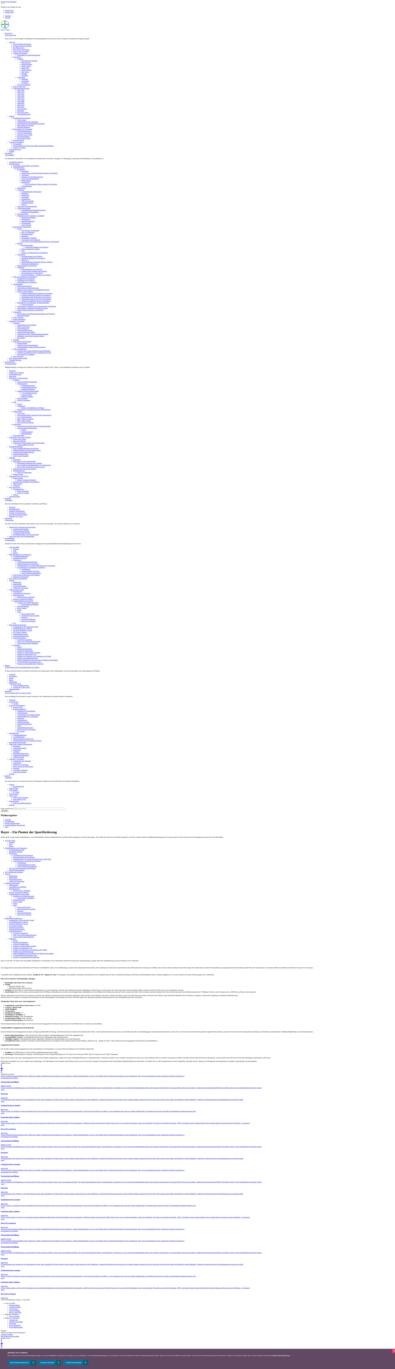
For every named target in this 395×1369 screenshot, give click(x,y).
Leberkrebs (25, 197)
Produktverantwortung (20, 634)
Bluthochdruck (26, 180)
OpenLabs (16, 485)
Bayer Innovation (23, 491)
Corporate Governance (16, 759)
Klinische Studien (27, 245)
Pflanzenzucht (17, 484)
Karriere (7, 776)
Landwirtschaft (10, 362)
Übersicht (12, 371)
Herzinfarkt (25, 171)
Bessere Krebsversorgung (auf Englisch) (30, 310)
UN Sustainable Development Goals (29, 662)
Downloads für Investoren (17, 742)
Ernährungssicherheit (16, 446)
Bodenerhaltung (26, 434)
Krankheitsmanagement (29, 387)
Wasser (19, 404)
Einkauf (11, 116)
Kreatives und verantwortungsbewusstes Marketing (34, 351)
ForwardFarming (18, 435)
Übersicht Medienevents (21, 685)
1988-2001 (20, 103)
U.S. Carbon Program (24, 417)
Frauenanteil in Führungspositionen (28, 55)
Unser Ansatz (21, 120)
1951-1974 (20, 99)
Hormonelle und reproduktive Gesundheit (30, 216)
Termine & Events (15, 149)
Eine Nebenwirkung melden (18, 358)
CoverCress (21, 413)
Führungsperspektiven (24, 286)
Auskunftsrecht (22, 720)
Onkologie (20, 190)
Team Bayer (17, 57)
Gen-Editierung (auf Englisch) (27, 282)
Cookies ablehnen (47, 1362)
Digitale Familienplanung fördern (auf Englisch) (37, 293)
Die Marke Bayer (18, 48)
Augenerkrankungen (24, 208)
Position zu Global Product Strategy (29, 653)
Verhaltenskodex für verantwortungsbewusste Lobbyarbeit (36, 566)
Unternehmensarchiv (24, 114)
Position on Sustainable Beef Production (30, 664)
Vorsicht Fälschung (15, 360)
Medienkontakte (14, 689)
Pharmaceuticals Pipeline (21, 531)
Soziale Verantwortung (16, 590)
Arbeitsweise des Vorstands (22, 761)
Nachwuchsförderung (28, 619)
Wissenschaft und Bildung (29, 604)
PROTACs (25, 260)
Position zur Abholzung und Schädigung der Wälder (34, 656)
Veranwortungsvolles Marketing (27, 643)
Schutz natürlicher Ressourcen (27, 428)
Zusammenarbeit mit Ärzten (30, 571)
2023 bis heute (22, 109)
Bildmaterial (13, 682)
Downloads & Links (24, 138)
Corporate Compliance (16, 142)
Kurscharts (16, 746)
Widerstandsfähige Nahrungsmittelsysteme (27, 450)
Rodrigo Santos (26, 70)
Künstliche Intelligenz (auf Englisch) (33, 258)
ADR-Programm (18, 757)
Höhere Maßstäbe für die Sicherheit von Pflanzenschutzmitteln (37, 660)
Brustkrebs (24, 193)
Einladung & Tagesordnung (26, 711)
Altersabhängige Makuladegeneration (33, 210)
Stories (11, 678)
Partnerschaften (22, 343)
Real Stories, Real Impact (21, 49)
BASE (19, 647)
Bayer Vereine (22, 608)
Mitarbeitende (17, 591)
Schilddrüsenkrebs (27, 203)
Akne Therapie (26, 225)
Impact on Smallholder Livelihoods (32, 408)
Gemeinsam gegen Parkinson (30, 240)
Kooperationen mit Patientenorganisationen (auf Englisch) (36, 314)
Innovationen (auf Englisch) (22, 341)
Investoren (8, 691)
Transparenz (17, 312)
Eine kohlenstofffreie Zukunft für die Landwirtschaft (34, 415)
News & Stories (18, 317)
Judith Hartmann (26, 64)
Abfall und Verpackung (20, 588)
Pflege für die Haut (23, 327)
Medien (7, 665)
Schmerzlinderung (23, 328)
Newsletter (12, 1323)
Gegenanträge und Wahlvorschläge (28, 715)
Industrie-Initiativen (23, 127)
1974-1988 (20, 101)
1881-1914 (20, 92)
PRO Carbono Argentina (25, 419)
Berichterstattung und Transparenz (20, 554)
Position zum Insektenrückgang (27, 658)
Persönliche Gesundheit (16, 321)
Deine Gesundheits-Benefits (22, 803)
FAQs (19, 726)
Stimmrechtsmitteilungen (21, 755)
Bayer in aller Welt (19, 86)
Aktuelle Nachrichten (16, 1322)
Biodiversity (17, 424)
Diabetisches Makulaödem (30, 212)
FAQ (23, 251)
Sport (19, 612)
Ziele (14, 402)
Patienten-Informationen (17, 511)
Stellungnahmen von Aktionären (27, 716)
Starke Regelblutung (28, 221)
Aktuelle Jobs (13, 1320)
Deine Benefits (14, 801)
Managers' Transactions (20, 765)
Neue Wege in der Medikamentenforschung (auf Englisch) (40, 242)
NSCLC (24, 204)
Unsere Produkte (14, 1311)
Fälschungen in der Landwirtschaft (24, 461)
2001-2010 (20, 105)
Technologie (21, 254)
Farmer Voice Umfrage (16, 372)
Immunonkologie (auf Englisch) (31, 269)
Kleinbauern (21, 406)
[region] (197, 1359)
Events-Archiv (18, 707)
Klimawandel (17, 411)
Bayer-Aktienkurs (15, 1325)
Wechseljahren (26, 223)
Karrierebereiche (18, 786)
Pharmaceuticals (14, 164)
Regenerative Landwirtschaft (18, 378)
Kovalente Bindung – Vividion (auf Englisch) (36, 275)
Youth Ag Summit (23, 493)
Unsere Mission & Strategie (22, 44)
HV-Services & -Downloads (26, 729)
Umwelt (11, 580)
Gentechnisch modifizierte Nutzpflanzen (26, 482)
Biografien (20, 111)
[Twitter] (1, 1067)
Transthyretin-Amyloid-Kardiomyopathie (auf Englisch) (39, 173)
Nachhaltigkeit (18, 284)
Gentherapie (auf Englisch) (26, 279)
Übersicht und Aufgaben (29, 61)
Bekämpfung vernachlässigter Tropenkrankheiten (33, 303)
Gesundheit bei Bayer (16, 162)
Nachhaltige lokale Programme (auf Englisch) (36, 297)
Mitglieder (24, 79)
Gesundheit (8, 153)
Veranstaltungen (18, 489)
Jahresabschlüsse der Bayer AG (23, 739)
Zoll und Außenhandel (24, 133)
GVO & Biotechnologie (29, 393)
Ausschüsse (25, 81)
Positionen (16, 645)
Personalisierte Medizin (29, 238)
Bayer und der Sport (28, 614)
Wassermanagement (19, 586)
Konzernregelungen (19, 638)
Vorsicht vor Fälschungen (17, 513)
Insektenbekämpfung (28, 389)
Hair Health (21, 338)
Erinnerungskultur (23, 606)
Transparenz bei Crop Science (18, 476)
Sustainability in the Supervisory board (25, 627)
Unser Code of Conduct (21, 51)
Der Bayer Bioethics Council (22, 630)
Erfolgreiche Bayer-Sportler (30, 615)
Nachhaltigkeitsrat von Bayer (22, 628)
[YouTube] (2, 1069)
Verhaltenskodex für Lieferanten (27, 122)
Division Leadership (23, 85)
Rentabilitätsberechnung (21, 753)
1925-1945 (20, 96)
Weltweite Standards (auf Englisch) (37, 247)
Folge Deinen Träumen (20, 797)
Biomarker (24, 236)
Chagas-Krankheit (27, 304)
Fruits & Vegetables (23, 400)
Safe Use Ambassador (24, 472)
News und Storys (14, 487)
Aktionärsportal (22, 713)
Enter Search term (6, 808)
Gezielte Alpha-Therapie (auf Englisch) (34, 271)
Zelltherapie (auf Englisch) (26, 280)
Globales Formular (7, 1334)
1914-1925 (20, 94)
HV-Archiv (21, 731)
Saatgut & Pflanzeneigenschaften (28, 391)
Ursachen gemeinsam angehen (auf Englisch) (36, 295)
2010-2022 (20, 107)
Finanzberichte (14, 733)
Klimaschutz (17, 582)
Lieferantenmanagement (21, 636)
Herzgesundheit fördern (25, 330)
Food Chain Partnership (21, 456)
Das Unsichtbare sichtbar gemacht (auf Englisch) (41, 184)
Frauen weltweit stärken (25, 291)
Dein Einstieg (13, 790)
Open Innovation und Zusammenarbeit (21, 536)
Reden (11, 680)
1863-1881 (20, 90)
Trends (19, 229)
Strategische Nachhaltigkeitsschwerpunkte (31, 123)
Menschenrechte (18, 595)
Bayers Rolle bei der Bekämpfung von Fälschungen (34, 465)
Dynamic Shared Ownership (22, 46)
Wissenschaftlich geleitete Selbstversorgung (31, 347)
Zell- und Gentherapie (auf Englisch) (25, 277)
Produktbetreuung (19, 471)
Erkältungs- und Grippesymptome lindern (30, 336)
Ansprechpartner (14, 496)
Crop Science (13, 1309)
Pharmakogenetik (27, 234)
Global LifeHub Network (25, 445)
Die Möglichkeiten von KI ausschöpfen (26, 534)
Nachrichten (13, 676)
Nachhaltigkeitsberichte (20, 556)
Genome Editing (26, 395)
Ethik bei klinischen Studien (30, 249)
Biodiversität (17, 584)
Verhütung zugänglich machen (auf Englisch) (36, 301)
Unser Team (13, 796)
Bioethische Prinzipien (24, 649)
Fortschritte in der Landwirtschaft (20, 437)
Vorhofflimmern (26, 186)
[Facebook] (1, 1065)
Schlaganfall (25, 182)
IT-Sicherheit (17, 144)
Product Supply (18, 474)
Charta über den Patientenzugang (28, 288)
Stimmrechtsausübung (24, 724)
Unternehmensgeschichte (21, 88)
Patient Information (19, 319)
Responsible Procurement (25, 125)
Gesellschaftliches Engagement (23, 601)
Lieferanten (17, 459)
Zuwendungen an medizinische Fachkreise (31, 567)
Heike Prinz (25, 68)
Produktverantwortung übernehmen (24, 469)
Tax (14, 623)
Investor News (14, 702)
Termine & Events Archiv (21, 687)
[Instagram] (1, 1072)
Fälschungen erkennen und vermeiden (29, 463)
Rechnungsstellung (23, 136)
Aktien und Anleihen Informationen (20, 744)
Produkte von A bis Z (16, 516)
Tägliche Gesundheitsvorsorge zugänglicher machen (34, 353)
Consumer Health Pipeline (21, 533)
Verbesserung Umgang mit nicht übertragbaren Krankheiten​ (36, 306)
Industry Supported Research (26, 480)
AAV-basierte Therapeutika (30, 230)
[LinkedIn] (1, 1070)
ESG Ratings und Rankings (18, 578)
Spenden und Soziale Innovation (27, 603)
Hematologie (21, 188)
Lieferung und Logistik (24, 135)
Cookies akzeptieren (73, 1362)
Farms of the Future (19, 439)
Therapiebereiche (18, 167)
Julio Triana (25, 72)
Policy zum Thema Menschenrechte (29, 641)
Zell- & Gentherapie (27, 232)
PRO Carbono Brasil (24, 421)
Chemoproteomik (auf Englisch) (31, 256)
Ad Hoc (15, 703)
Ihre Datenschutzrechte (19, 1362)
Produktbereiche (14, 509)
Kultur (19, 610)
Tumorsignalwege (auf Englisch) (32, 273)
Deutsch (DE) (9, 12)
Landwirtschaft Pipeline (21, 529)
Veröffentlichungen (15, 374)
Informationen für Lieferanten (22, 129)
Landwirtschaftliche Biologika (27, 382)
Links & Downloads (19, 772)
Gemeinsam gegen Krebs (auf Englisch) (26, 166)
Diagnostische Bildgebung (30, 264)
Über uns (12, 42)
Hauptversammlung (19, 709)
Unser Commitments (20, 349)
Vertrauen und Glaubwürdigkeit (27, 345)
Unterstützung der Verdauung (26, 325)
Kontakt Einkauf (18, 140)
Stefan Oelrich (26, 66)
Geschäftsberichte (19, 737)
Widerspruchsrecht (23, 722)
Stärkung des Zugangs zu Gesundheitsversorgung (33, 290)
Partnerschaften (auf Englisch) (27, 266)
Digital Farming (22, 398)
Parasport (24, 617)
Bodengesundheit (27, 432)
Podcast (15, 495)
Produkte (16, 340)
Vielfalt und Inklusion (20, 53)
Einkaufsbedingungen (24, 131)
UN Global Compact (20, 632)
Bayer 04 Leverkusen (28, 621)
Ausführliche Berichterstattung (27, 562)
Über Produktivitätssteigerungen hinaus (26, 448)
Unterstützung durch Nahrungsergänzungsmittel (32, 334)
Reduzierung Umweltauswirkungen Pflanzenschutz (34, 409)
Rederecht (20, 718)
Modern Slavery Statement (26, 597)
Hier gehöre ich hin (19, 799)
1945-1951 (20, 98)
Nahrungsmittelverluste (20, 454)
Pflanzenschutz (22, 384)
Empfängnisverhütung (28, 217)
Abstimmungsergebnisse (25, 728)
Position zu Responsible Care (26, 654)
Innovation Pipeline (19, 441)
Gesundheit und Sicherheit (21, 593)
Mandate (24, 74)
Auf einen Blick (14, 547)
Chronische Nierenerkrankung (27, 206)
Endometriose (25, 219)
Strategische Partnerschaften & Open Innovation (28, 443)
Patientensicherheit (23, 316)
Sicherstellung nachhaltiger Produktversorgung (32, 308)
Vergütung (24, 75)
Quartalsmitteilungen (20, 735)
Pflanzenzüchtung (27, 397)
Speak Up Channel (19, 148)
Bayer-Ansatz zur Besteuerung (23, 766)
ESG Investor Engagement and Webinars (26, 575)
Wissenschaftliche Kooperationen (28, 564)
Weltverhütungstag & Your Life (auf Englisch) (36, 299)
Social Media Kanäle (16, 1327)
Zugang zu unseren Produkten (23, 599)
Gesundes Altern (22, 214)
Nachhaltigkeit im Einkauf (21, 118)
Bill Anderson (25, 62)
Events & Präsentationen (17, 705)
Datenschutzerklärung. (281, 1355)
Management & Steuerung (17, 625)
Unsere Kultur (13, 788)
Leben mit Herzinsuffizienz (30, 179)
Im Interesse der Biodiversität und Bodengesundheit (34, 426)
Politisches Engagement (21, 577)
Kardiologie (21, 169)
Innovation (12, 376)
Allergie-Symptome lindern (26, 332)
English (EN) (9, 10)
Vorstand (20, 59)
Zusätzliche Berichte (19, 558)
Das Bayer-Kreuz (23, 112)
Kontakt (7, 18)
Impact (15, 553)
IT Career (16, 792)
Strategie (16, 549)
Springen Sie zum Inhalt (8, 2)
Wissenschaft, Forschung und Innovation (22, 527)
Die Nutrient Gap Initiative (26, 354)
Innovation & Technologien (22, 227)
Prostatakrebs (25, 199)
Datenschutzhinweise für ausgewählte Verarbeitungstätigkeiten (33, 146)
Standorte (8, 16)
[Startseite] (5, 28)
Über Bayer (9, 33)
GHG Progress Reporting (25, 422)
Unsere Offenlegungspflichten (31, 573)
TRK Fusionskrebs (27, 201)
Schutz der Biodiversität (25, 651)
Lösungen (16, 323)
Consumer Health (14, 1307)
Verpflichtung (25, 569)
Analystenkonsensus (19, 748)
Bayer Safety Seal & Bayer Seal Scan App (31, 467)
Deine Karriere (14, 794)
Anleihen (16, 752)
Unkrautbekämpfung (28, 385)
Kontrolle (16, 768)
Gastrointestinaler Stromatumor (31, 192)
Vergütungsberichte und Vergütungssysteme (27, 741)
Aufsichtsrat (21, 77)
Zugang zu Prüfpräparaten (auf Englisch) (34, 253)
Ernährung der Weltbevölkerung (23, 452)
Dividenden (17, 750)
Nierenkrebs (25, 195)
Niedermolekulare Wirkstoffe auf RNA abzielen (36, 262)
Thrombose (25, 175)
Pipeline (20, 243)
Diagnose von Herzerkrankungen (32, 177)
